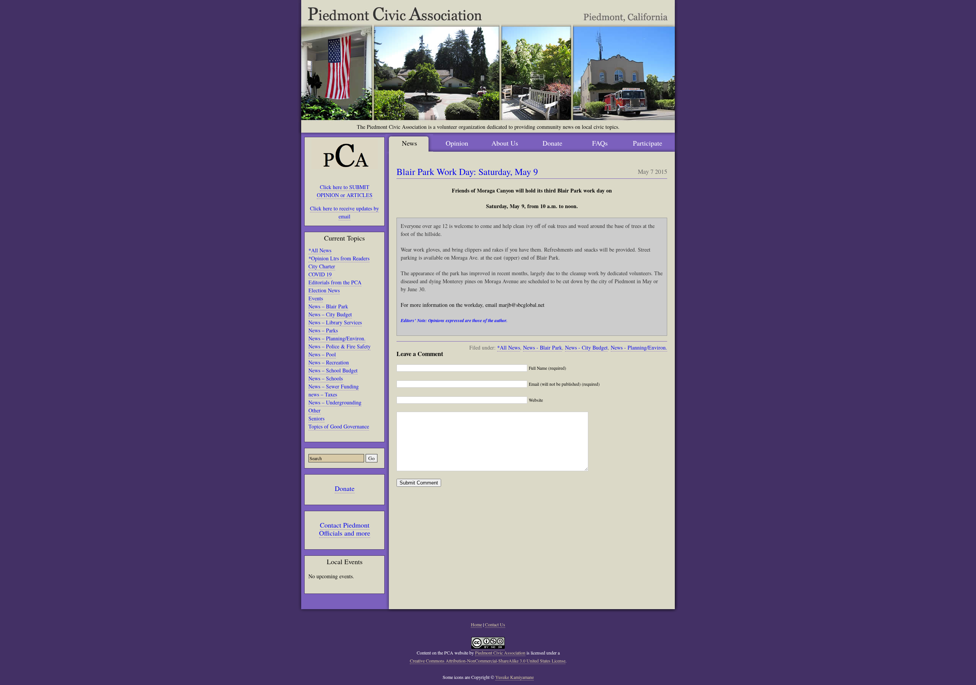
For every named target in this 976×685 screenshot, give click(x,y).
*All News (319, 250)
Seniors (316, 418)
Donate (345, 488)
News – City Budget (330, 314)
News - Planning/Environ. (639, 347)
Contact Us (495, 624)
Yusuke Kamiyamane (514, 677)
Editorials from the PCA (334, 282)
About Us (504, 143)
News (409, 143)
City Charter (321, 266)
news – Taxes (322, 394)
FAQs (600, 143)
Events (315, 298)
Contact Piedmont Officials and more (344, 528)
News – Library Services (335, 322)
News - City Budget (586, 347)
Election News (324, 290)
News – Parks (323, 330)
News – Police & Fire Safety (339, 346)
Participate (647, 143)
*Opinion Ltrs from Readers (338, 258)
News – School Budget (333, 370)
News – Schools (325, 378)
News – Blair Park (328, 306)
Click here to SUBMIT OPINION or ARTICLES (344, 191)
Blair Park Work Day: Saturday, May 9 (467, 171)
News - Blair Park (542, 347)
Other (314, 410)
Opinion (457, 143)
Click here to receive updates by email (344, 212)
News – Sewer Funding (333, 386)
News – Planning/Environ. (337, 338)
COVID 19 (320, 274)
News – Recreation (328, 362)
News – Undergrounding (334, 402)
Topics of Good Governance (338, 426)
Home (476, 624)
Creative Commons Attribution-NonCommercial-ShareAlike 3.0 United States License (487, 661)
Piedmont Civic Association (500, 653)
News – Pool (322, 354)
